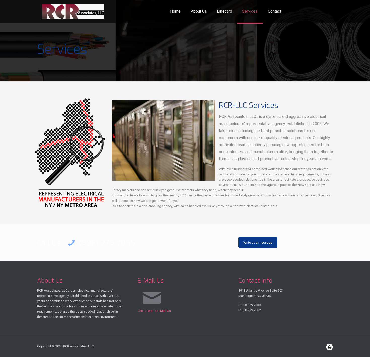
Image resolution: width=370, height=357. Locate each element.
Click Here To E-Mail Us (154, 311)
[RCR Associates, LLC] (73, 11)
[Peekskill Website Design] (329, 347)
